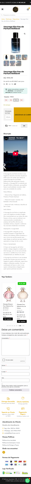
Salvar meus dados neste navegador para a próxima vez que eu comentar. (15, 386)
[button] (24, 33)
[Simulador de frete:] (12, 126)
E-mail (4, 371)
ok (24, 126)
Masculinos (16, 19)
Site (3, 377)
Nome (4, 365)
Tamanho (6, 96)
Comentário (6, 338)
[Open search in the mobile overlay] (15, 15)
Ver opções (7, 319)
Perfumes (8, 19)
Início (3, 19)
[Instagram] (3, 452)
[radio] (6, 100)
